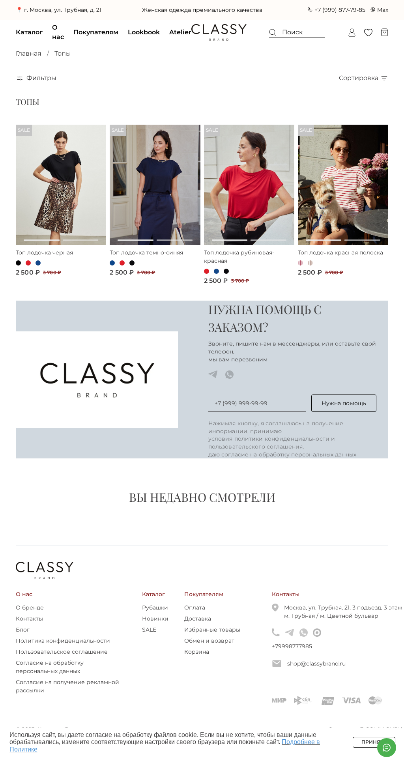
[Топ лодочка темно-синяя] (155, 193)
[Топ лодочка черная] (61, 193)
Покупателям (95, 40)
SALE (149, 637)
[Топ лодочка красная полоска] (343, 193)
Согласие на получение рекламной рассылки (67, 694)
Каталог (29, 40)
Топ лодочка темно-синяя (146, 260)
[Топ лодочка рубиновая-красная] (249, 193)
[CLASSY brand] (219, 40)
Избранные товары (212, 637)
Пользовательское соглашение (62, 660)
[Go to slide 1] (42, 248)
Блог (23, 637)
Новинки (155, 626)
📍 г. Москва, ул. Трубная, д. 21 (52, 14)
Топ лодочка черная (44, 260)
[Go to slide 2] (81, 248)
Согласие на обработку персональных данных (50, 675)
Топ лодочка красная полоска (340, 260)
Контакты (29, 626)
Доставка (197, 626)
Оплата (194, 615)
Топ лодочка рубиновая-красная (239, 265)
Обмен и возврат (209, 649)
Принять (374, 742)
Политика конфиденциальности (63, 649)
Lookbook (144, 40)
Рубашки (155, 615)
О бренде (30, 615)
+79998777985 (275, 654)
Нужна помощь (344, 411)
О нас (58, 40)
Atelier (180, 40)
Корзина (196, 660)
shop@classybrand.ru (316, 671)
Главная (28, 61)
